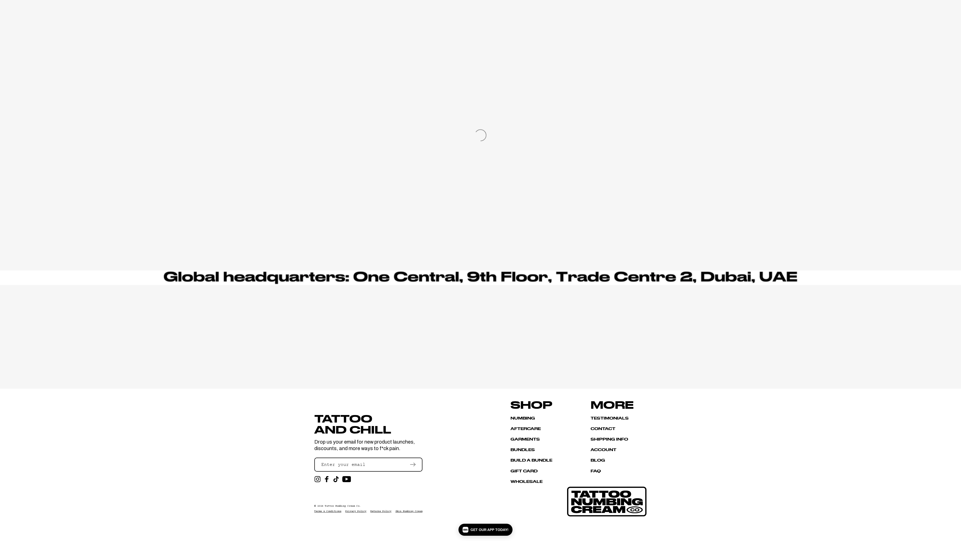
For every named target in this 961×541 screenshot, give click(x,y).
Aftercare (526, 428)
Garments (525, 439)
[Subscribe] (412, 465)
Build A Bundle (531, 460)
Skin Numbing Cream (408, 511)
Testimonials (610, 418)
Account (603, 449)
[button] (485, 529)
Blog (598, 460)
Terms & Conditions (327, 511)
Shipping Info (609, 439)
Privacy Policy (355, 511)
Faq (596, 470)
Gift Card (524, 470)
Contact (603, 428)
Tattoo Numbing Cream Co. (343, 506)
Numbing (523, 418)
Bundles (523, 449)
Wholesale (527, 481)
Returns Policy (380, 511)
